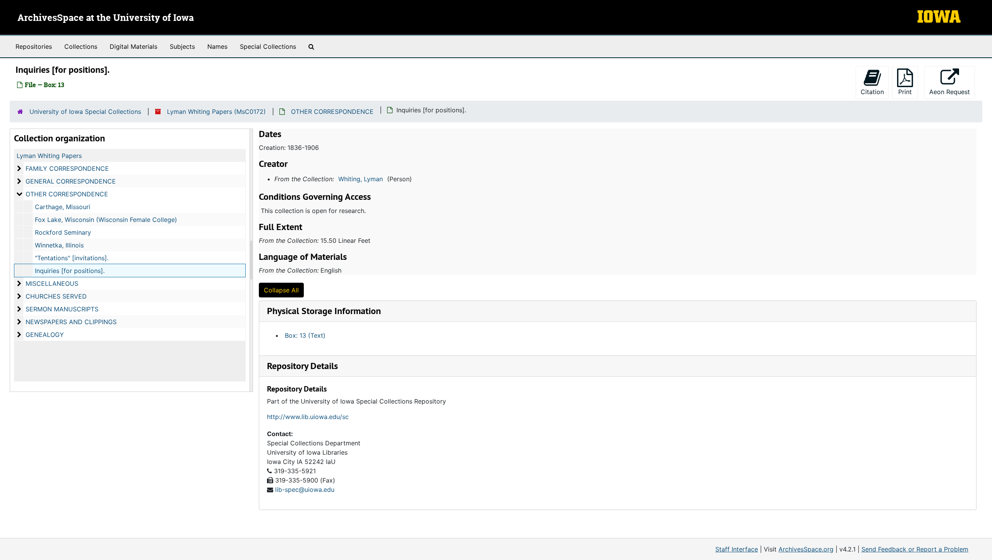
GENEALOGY (45, 334)
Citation (872, 92)
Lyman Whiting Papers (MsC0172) (216, 111)
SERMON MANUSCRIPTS (62, 309)
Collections (80, 46)
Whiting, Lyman (360, 179)
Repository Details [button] (302, 366)
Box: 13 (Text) (305, 335)
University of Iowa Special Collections (85, 111)
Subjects (182, 46)
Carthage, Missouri (62, 207)
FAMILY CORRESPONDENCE (67, 168)
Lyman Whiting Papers (49, 156)
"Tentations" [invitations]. (71, 258)
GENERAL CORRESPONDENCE (71, 181)
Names (217, 46)
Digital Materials (133, 46)
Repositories (34, 46)
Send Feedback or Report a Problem (914, 549)
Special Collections (268, 46)
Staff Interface (736, 549)
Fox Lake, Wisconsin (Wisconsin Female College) (106, 219)
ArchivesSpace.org (806, 549)
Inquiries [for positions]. (70, 271)
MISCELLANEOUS (52, 283)
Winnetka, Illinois (59, 245)
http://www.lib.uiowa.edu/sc (308, 417)
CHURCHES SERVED (56, 296)
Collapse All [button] (281, 290)
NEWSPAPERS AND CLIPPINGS (71, 322)
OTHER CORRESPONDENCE (332, 111)
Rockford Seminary (63, 232)
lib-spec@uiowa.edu (304, 489)
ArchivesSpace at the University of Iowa (105, 18)
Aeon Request (952, 92)
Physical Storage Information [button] (324, 311)
